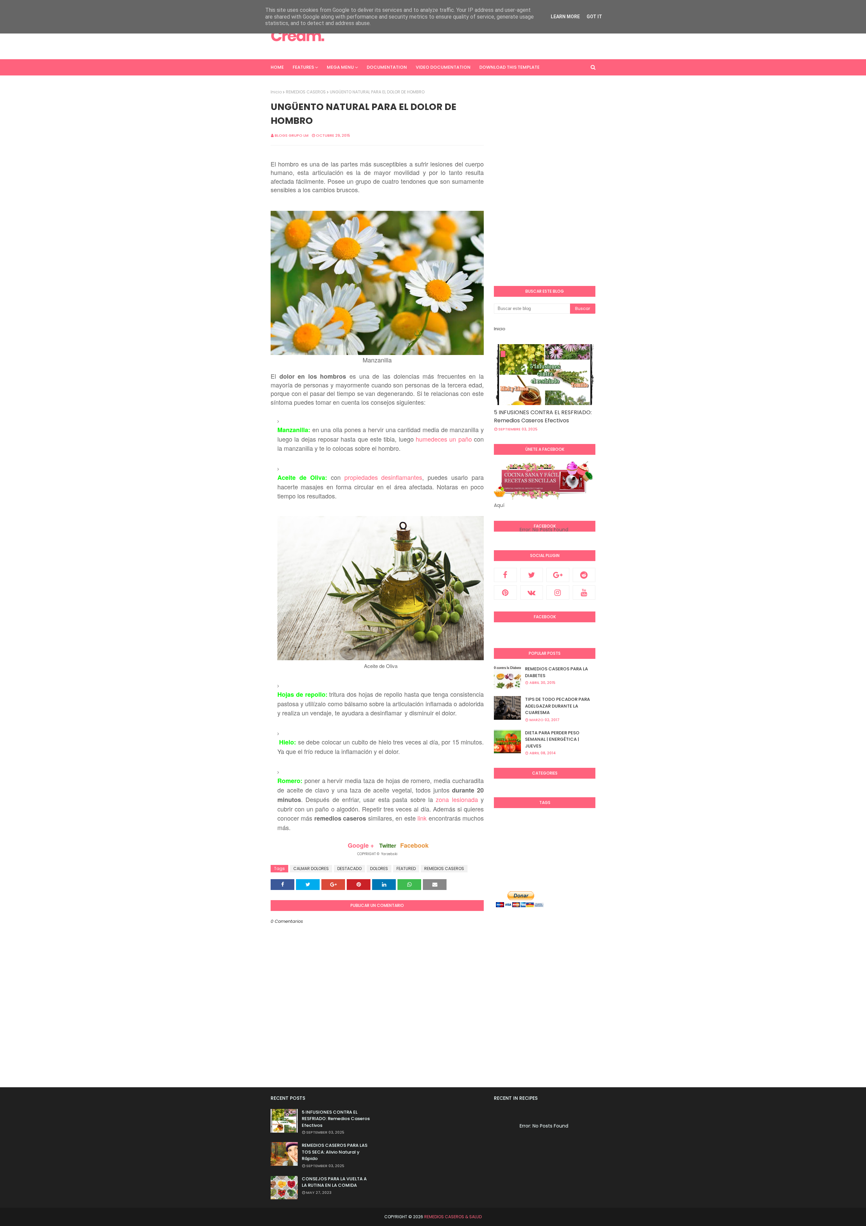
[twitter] (531, 575)
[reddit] (584, 575)
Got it (594, 16)
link (422, 817)
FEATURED (406, 868)
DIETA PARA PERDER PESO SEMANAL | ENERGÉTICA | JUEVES (552, 739)
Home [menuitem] (277, 67)
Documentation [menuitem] (387, 67)
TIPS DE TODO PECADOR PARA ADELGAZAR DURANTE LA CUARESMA (557, 706)
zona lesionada (457, 799)
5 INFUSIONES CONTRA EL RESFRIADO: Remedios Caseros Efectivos (543, 416)
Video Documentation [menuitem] (443, 67)
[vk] (531, 592)
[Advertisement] (472, 35)
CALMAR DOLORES (311, 868)
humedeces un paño (444, 438)
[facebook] (505, 575)
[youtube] (584, 592)
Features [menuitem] (303, 67)
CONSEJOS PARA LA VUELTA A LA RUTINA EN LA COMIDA (334, 1182)
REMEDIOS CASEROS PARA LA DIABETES (556, 672)
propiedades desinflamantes (383, 477)
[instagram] (557, 592)
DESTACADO (349, 868)
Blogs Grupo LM (292, 135)
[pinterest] (505, 592)
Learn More (565, 16)
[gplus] (557, 575)
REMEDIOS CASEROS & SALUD (453, 1217)
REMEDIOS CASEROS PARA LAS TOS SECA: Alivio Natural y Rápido (334, 1152)
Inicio (276, 92)
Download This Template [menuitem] (509, 67)
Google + (361, 845)
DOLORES (379, 868)
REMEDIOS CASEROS (306, 92)
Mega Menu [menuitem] (340, 67)
